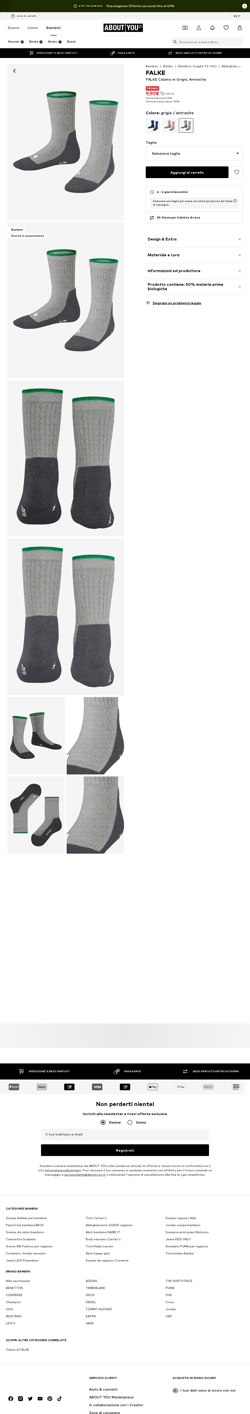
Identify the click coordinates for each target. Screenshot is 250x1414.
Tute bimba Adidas (180, 1253)
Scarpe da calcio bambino (25, 1232)
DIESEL (91, 1302)
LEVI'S (10, 1323)
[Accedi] (199, 28)
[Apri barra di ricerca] (174, 42)
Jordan (171, 1309)
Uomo (33, 28)
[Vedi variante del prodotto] (153, 125)
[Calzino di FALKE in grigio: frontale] (65, 142)
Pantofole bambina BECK (25, 1225)
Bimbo (168, 66)
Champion (13, 1302)
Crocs (170, 1302)
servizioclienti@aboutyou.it (84, 1174)
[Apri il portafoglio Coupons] (185, 28)
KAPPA (91, 1316)
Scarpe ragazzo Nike (181, 1218)
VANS (90, 1323)
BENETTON (14, 1288)
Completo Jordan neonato (26, 1253)
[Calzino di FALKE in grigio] (65, 458)
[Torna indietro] (14, 71)
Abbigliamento (233, 66)
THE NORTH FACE (179, 1281)
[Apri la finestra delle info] (244, 6)
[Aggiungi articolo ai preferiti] (237, 172)
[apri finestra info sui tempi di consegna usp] (235, 200)
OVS (169, 1295)
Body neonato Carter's (103, 1239)
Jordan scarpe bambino (183, 1225)
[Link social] (11, 1399)
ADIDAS (91, 1281)
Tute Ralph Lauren (99, 1246)
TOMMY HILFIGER (99, 1309)
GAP (169, 1316)
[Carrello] (240, 28)
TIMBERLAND (95, 1288)
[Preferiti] (226, 28)
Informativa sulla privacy (63, 1170)
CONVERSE (14, 1295)
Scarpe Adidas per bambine (26, 1218)
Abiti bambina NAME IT (103, 1232)
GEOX (90, 1295)
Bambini (53, 28)
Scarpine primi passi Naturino (187, 1232)
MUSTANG (13, 1316)
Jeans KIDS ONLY (178, 1239)
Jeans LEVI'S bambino (22, 1260)
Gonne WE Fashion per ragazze (29, 1246)
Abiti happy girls (98, 1253)
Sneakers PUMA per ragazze (187, 1246)
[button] (194, 153)
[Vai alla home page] (32, 1380)
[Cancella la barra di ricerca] (239, 42)
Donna (13, 28)
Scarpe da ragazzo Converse (107, 1260)
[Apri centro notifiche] (212, 28)
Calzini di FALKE (17, 1349)
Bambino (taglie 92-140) (197, 66)
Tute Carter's (96, 1218)
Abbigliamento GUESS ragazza (109, 1225)
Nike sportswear (18, 1281)
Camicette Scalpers (21, 1239)
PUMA (170, 1288)
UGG (9, 1309)
